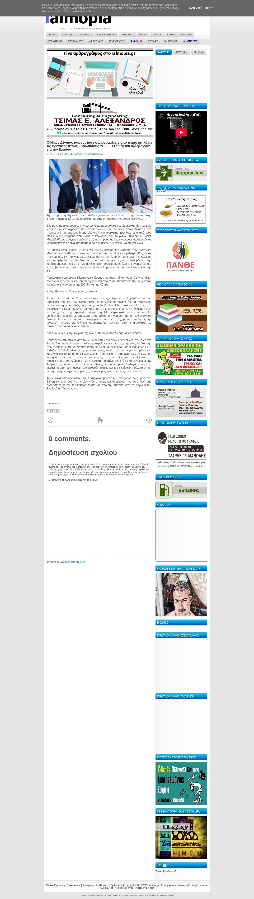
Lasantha (124, 895)
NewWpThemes (96, 895)
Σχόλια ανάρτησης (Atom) (73, 561)
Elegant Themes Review (163, 895)
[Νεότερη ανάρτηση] (50, 422)
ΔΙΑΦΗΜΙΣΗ (181, 52)
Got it (209, 8)
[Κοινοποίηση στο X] (55, 411)
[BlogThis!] (51, 411)
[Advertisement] (181, 78)
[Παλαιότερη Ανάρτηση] (149, 422)
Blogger (150, 888)
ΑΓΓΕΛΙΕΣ (199, 52)
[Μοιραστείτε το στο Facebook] (58, 411)
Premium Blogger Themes (141, 895)
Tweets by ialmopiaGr (166, 871)
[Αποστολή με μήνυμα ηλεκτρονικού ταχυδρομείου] (48, 411)
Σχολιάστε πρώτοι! (95, 154)
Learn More (194, 8)
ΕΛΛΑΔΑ (78, 154)
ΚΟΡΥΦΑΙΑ (163, 52)
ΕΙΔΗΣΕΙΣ (68, 154)
